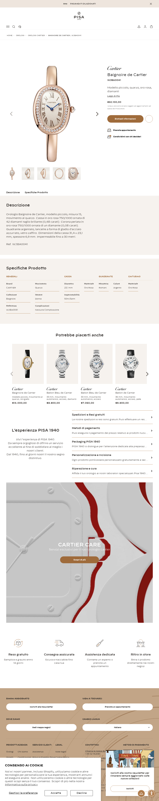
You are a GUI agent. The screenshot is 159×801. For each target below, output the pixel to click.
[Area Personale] (145, 27)
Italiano (117, 727)
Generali (11, 276)
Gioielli (9, 757)
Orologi (20, 35)
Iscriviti (130, 789)
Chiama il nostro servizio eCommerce (104, 758)
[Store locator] (138, 27)
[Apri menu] (8, 27)
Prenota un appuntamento (117, 707)
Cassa (68, 276)
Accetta (56, 793)
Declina (82, 793)
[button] (14, 27)
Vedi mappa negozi (41, 727)
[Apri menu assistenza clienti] (141, 793)
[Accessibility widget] (151, 793)
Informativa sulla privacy (21, 784)
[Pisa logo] (79, 16)
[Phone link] (20, 27)
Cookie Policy (62, 757)
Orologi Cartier (36, 35)
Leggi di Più (113, 96)
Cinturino (134, 276)
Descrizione (13, 192)
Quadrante (106, 276)
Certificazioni (24, 757)
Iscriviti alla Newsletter (41, 707)
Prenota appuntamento (124, 130)
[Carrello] (151, 27)
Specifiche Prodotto (36, 192)
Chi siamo (23, 752)
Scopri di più (79, 560)
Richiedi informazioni (125, 119)
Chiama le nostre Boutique (98, 751)
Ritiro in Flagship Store (43, 757)
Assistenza (37, 752)
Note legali (60, 752)
